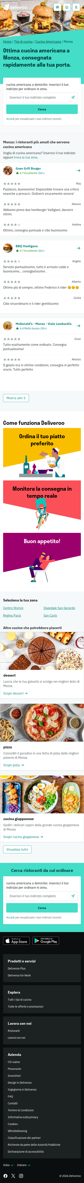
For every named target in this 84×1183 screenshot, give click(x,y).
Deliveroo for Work (19, 975)
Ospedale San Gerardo (59, 608)
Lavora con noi (16, 1037)
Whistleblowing (17, 1131)
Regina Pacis (12, 615)
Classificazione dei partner (24, 1138)
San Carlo (50, 615)
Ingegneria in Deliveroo (22, 1089)
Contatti (13, 1103)
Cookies (13, 1124)
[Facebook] (5, 1176)
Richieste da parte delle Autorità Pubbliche (34, 1145)
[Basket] (57, 7)
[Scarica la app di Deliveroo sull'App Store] (16, 941)
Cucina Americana (48, 42)
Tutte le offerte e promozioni (25, 1006)
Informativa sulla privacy (23, 1117)
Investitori (14, 1076)
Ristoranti (14, 1031)
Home (7, 42)
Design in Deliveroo (20, 1082)
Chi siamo (14, 1062)
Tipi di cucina (23, 42)
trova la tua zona (26, 157)
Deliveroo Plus (17, 968)
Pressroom (14, 1069)
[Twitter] (13, 1176)
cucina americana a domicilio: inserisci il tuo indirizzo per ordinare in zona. (37, 87)
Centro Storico (13, 608)
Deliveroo (15, 7)
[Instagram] (21, 1176)
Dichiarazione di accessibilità (26, 1151)
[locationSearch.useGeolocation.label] (73, 97)
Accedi (10, 119)
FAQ (10, 1096)
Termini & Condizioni (21, 1110)
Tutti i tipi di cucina (19, 999)
